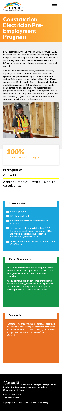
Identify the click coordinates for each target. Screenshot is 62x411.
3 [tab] (18, 133)
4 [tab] (22, 133)
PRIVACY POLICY (12, 394)
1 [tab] (10, 133)
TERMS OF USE (11, 397)
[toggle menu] (54, 5)
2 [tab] (14, 133)
